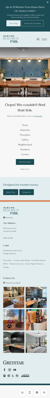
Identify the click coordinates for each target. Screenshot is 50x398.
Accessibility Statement (38, 260)
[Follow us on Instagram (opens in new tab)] (9, 369)
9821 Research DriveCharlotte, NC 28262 (9, 229)
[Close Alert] (47, 3)
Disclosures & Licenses (16, 264)
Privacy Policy (7, 260)
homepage (38, 116)
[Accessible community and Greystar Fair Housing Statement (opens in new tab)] (13, 375)
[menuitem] (25, 125)
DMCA (5, 264)
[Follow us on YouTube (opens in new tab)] (14, 369)
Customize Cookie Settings (21, 260)
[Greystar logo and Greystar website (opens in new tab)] (13, 362)
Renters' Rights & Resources (34, 264)
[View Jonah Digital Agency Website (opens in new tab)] (25, 375)
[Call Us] (38, 40)
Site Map (6, 267)
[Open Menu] (44, 39)
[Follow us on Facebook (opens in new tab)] (4, 369)
